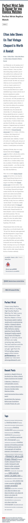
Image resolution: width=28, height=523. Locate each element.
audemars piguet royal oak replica (13, 519)
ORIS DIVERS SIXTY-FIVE (18, 504)
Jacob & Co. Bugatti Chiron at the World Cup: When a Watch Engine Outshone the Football (14, 376)
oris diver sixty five (17, 500)
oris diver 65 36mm (11, 491)
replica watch (9, 509)
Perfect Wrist (11, 56)
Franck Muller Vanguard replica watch (13, 332)
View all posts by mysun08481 (12, 271)
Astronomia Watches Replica (13, 518)
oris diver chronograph (18, 497)
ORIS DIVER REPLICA (9, 500)
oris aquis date (13, 470)
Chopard (19, 205)
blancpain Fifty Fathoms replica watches (13, 328)
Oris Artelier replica (8, 481)
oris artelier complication (17, 478)
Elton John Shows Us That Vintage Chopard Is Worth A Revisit (13, 59)
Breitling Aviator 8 (12, 422)
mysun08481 (7, 257)
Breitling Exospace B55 (9, 432)
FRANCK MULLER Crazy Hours (14, 458)
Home (4, 56)
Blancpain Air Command (9, 420)
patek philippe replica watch (10, 519)
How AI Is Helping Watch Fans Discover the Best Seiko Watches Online (13, 389)
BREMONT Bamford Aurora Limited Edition (14, 281)
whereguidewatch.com (13, 360)
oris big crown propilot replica (13, 485)
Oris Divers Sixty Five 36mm (10, 507)
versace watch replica (14, 320)
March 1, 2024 (14, 257)
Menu (4, 24)
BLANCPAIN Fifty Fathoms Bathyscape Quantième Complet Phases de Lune (12, 401)
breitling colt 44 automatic (18, 430)
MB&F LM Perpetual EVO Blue (12, 290)
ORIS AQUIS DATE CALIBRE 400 (13, 474)
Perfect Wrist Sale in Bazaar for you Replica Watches (13, 8)
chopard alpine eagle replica (13, 325)
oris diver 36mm (14, 488)
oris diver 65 (20, 488)
